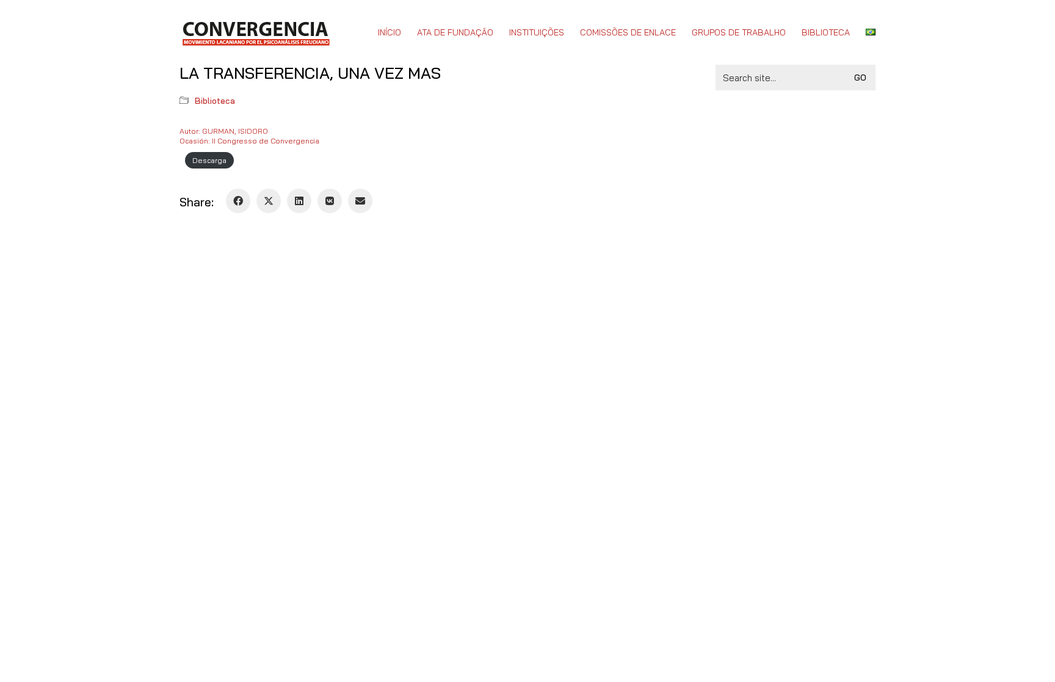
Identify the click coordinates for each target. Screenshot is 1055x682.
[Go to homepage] (255, 32)
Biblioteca (215, 100)
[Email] (360, 201)
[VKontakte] (329, 201)
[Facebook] (238, 201)
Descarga (209, 160)
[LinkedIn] (299, 201)
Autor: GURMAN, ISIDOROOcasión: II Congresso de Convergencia (249, 135)
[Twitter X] (268, 201)
